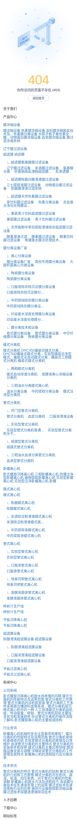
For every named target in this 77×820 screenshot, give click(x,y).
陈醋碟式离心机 (17, 508)
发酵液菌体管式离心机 (22, 598)
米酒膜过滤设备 (45, 168)
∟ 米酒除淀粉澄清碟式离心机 (27, 516)
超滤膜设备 (11, 633)
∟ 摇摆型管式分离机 (20, 441)
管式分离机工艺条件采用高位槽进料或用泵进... (38, 704)
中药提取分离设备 (43, 391)
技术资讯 (10, 766)
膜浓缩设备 (11, 125)
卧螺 (52, 481)
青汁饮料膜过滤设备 (48, 219)
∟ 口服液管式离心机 (20, 565)
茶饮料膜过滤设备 (18, 202)
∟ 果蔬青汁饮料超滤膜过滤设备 (29, 213)
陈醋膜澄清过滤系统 (24, 188)
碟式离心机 (11, 489)
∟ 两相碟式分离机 (19, 368)
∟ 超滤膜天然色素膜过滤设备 (27, 196)
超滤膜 (8, 154)
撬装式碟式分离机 (31, 361)
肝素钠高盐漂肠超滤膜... (31, 171)
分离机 (10, 377)
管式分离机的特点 (17, 771)
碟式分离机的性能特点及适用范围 (38, 697)
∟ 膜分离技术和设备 (20, 327)
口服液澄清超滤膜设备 (22, 661)
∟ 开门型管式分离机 (20, 410)
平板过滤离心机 (15, 669)
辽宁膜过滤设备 (15, 149)
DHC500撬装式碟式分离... (23, 354)
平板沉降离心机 (15, 620)
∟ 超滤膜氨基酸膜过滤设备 (26, 162)
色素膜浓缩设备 (33, 130)
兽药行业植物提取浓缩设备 (52, 788)
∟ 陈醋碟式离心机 (19, 503)
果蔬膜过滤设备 (17, 219)
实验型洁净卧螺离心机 (31, 481)
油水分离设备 (15, 391)
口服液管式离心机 (18, 571)
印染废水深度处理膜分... (23, 319)
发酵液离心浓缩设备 (55, 374)
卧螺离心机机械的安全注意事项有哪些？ (34, 734)
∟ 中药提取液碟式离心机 (24, 530)
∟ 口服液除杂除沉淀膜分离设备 (29, 287)
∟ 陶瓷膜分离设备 (19, 273)
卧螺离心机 (11, 469)
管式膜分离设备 (45, 333)
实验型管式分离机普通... (23, 430)
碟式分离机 (11, 344)
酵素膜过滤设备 (41, 236)
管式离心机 (11, 544)
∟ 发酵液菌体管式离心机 (24, 592)
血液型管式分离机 (18, 461)
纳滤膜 (19, 154)
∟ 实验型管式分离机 (20, 424)
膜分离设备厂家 (15, 248)
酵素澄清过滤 (15, 236)
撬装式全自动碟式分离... (31, 357)
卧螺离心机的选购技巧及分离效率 (38, 756)
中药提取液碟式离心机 (22, 536)
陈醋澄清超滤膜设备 (18, 639)
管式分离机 (11, 403)
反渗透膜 (60, 171)
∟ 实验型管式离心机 (20, 551)
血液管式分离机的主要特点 (31, 744)
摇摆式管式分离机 (18, 447)
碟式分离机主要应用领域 (47, 747)
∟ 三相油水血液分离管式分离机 (29, 455)
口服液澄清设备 (59, 416)
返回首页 (38, 98)
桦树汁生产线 (13, 606)
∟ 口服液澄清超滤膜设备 (24, 655)
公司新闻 (10, 690)
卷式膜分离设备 (17, 333)
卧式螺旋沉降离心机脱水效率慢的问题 (32, 696)
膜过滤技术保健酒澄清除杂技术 (27, 792)
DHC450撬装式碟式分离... (41, 350)
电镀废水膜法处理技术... (41, 240)
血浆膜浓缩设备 (54, 137)
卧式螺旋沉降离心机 (18, 474)
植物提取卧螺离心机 (40, 478)
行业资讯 (10, 728)
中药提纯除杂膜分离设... (23, 306)
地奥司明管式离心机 (20, 584)
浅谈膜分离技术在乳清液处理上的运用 (38, 783)
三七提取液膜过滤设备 (22, 185)
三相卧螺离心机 (47, 474)
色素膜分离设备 (25, 134)
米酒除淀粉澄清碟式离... (23, 522)
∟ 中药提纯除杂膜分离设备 (26, 300)
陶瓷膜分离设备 (17, 279)
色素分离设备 (47, 202)
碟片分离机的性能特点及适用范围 (38, 735)
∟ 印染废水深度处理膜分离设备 (29, 314)
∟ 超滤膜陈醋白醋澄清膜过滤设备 (31, 179)
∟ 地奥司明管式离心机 (22, 579)
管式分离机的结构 (45, 771)
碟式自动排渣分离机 (20, 374)
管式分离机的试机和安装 (26, 703)
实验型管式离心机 (18, 557)
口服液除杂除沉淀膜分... (23, 292)
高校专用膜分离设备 (48, 262)
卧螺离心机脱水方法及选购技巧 (35, 782)
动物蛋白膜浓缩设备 (25, 137)
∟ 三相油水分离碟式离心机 (26, 385)
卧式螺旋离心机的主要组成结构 (38, 720)
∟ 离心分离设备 (17, 256)
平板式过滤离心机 (17, 674)
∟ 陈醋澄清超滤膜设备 (22, 647)
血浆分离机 (35, 416)
